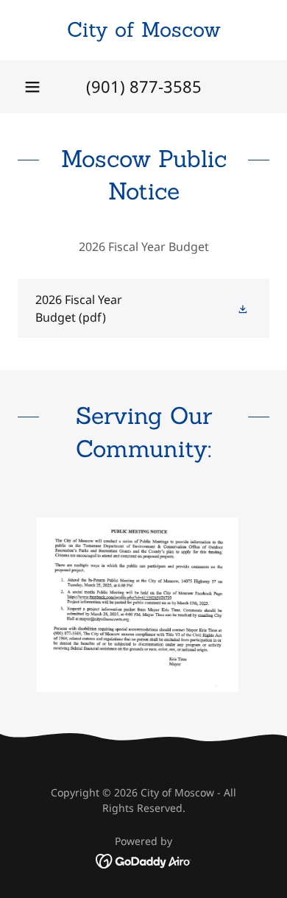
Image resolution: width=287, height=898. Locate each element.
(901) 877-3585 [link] (144, 86)
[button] (32, 87)
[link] (143, 30)
